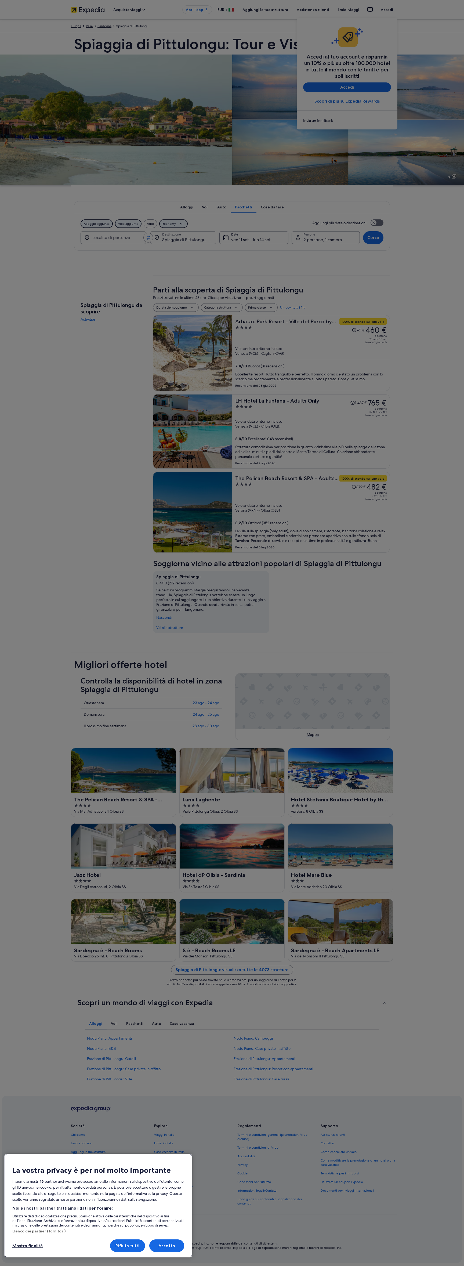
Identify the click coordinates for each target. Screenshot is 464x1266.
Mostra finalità (27, 1245)
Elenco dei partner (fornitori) (39, 1231)
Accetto (166, 1245)
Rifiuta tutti (127, 1245)
